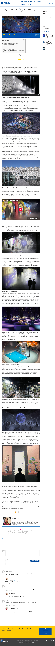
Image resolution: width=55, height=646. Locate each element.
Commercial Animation (47, 22)
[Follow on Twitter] (50, 3)
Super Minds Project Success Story (31, 538)
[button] (20, 85)
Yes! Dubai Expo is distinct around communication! (10, 43)
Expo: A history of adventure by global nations (9, 41)
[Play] (3, 95)
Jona (14, 580)
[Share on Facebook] (10, 532)
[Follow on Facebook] (47, 3)
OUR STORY (26, 1)
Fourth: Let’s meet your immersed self (8, 49)
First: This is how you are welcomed (8, 45)
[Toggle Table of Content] (23, 40)
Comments (47, 45)
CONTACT (23, 4)
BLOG (28, 4)
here (22, 72)
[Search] (30, 5)
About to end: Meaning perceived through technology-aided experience (13, 50)
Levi (14, 609)
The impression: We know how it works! (9, 51)
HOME (22, 1)
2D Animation (45, 11)
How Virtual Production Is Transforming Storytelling (48, 49)
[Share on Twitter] (14, 532)
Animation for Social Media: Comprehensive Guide (49, 43)
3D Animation (45, 13)
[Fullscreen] (38, 95)
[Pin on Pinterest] (23, 532)
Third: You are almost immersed (8, 48)
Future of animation (46, 24)
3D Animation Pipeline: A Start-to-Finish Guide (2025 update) (49, 36)
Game (44, 26)
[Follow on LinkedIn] (52, 3)
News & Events (20, 8)
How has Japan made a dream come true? (8, 44)
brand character (13, 506)
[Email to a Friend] (19, 532)
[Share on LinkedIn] (27, 532)
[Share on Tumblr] (31, 532)
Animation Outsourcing (47, 17)
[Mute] (36, 95)
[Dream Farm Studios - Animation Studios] (5, 3)
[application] (21, 85)
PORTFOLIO (39, 1)
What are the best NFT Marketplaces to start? (11, 538)
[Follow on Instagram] (49, 3)
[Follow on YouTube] (53, 3)
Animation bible (46, 15)
